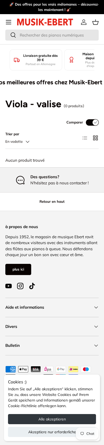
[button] (95, 22)
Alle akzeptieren (52, 419)
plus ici (18, 269)
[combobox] (52, 35)
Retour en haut (52, 201)
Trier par (12, 134)
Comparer (74, 122)
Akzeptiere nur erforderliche (52, 432)
